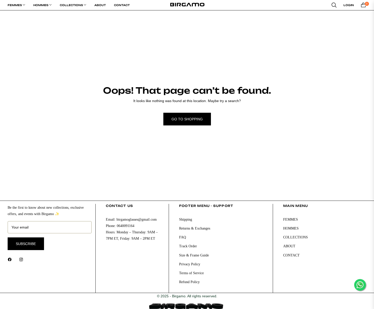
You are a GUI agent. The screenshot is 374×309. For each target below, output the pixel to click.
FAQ (182, 237)
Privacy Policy (189, 264)
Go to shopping (187, 119)
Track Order (188, 246)
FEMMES (290, 219)
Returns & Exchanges (194, 228)
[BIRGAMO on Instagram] (22, 259)
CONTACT (291, 255)
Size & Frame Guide (194, 255)
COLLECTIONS (295, 237)
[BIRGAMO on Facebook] (11, 259)
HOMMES (291, 228)
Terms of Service (191, 273)
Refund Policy (189, 282)
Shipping (185, 219)
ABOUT (289, 246)
